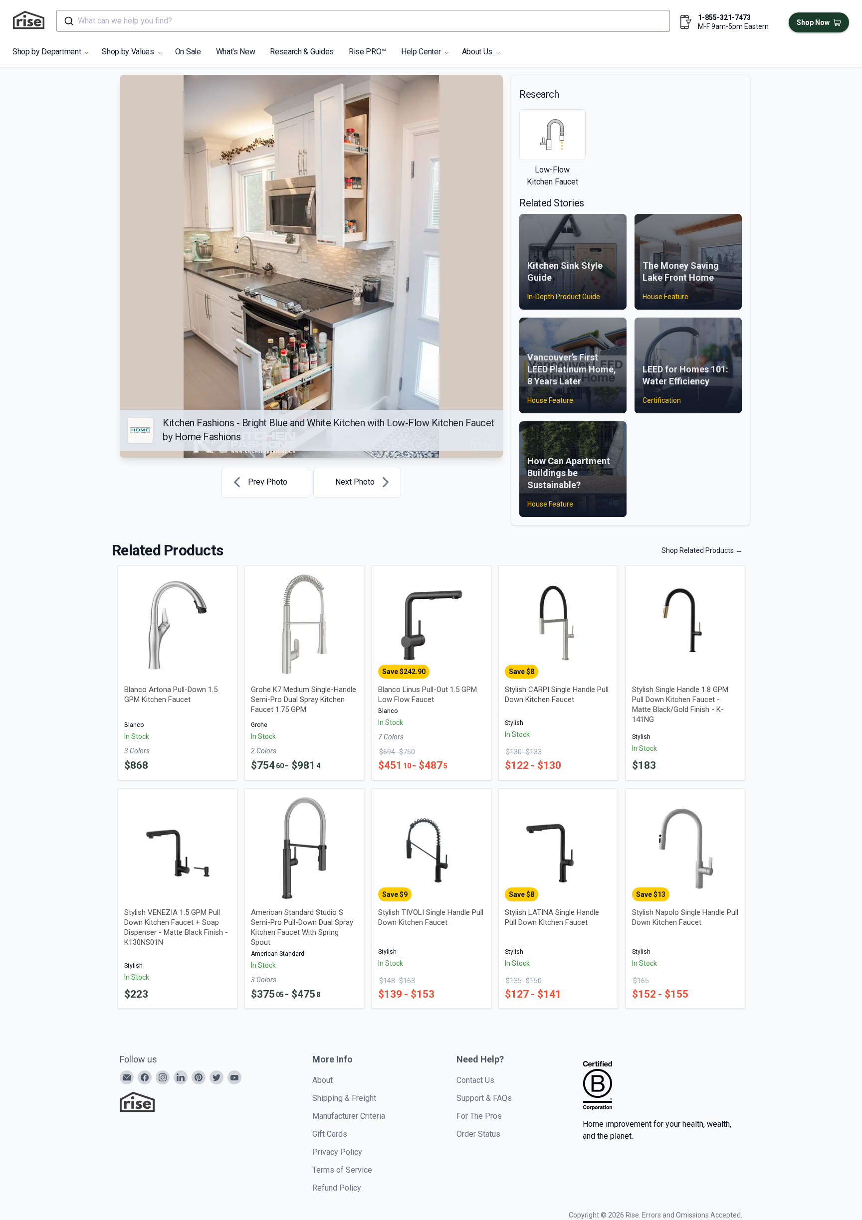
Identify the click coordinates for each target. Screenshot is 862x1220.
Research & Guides (302, 51)
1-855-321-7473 (724, 17)
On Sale (188, 51)
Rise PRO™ (367, 51)
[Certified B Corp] (598, 1085)
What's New (235, 51)
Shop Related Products (701, 550)
